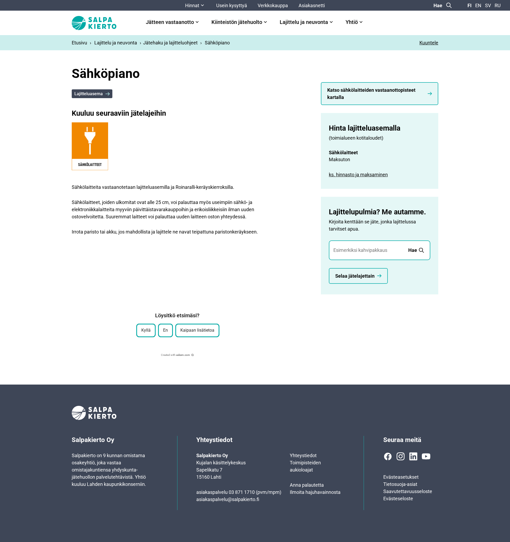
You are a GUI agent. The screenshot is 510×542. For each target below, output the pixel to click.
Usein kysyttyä (231, 5)
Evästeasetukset (401, 477)
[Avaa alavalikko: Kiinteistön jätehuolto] (265, 22)
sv (488, 5)
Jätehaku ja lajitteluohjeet (170, 42)
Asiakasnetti (312, 5)
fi (469, 5)
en (478, 5)
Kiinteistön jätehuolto (236, 22)
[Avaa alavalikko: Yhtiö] (361, 22)
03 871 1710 (242, 492)
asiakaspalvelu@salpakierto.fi (227, 499)
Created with (175, 354)
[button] (146, 330)
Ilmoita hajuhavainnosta (315, 492)
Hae (438, 5)
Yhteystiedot (303, 455)
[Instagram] (400, 456)
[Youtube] (426, 456)
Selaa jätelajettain (355, 276)
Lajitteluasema (88, 93)
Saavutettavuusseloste (407, 491)
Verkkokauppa (273, 5)
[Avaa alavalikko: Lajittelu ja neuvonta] (331, 22)
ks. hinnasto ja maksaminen (358, 174)
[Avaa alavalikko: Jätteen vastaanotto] (197, 22)
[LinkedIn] (413, 456)
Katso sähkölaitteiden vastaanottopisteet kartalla (371, 93)
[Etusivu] (94, 23)
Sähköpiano (217, 42)
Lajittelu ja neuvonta (304, 22)
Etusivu (79, 42)
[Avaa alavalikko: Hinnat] (202, 5)
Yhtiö (352, 22)
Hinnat (192, 5)
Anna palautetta (307, 485)
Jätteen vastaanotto (170, 22)
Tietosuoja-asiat (400, 484)
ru (498, 5)
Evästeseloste (398, 498)
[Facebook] (387, 456)
